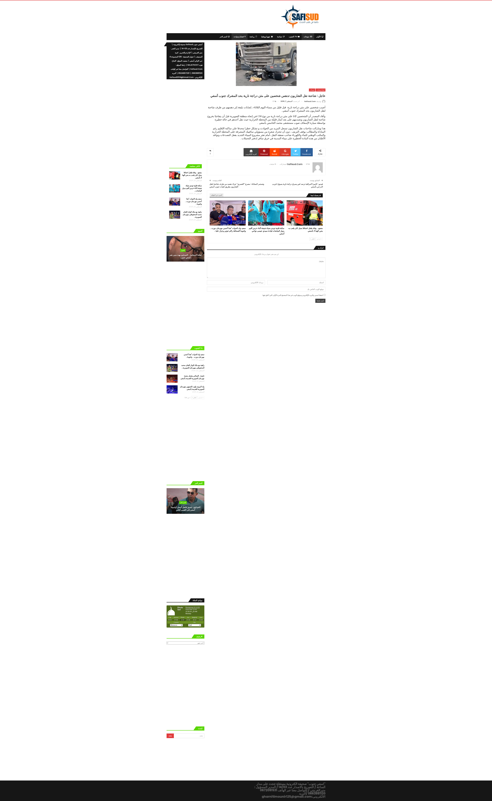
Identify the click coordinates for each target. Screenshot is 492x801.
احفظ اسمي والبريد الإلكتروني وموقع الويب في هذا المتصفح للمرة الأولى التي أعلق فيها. (292, 295)
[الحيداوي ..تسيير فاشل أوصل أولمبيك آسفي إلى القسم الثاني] (185, 501)
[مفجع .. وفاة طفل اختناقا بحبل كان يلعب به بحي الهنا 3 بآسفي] (305, 213)
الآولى (318, 36)
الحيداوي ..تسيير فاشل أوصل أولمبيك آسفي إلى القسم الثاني (185, 508)
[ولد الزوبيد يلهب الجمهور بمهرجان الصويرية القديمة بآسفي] (172, 389)
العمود (183, 250)
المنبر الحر (223, 36)
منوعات (306, 36)
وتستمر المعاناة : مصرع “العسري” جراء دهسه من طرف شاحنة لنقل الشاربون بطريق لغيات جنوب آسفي (236, 185)
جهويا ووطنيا (265, 36)
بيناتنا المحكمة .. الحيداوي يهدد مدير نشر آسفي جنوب (185, 256)
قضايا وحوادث (239, 36)
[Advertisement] (225, 16)
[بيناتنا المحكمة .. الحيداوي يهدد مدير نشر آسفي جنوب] (185, 249)
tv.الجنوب (293, 36)
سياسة (279, 36)
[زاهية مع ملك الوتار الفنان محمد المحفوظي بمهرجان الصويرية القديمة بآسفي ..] (174, 215)
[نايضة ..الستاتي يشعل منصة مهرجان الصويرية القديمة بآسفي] (172, 379)
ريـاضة (252, 36)
